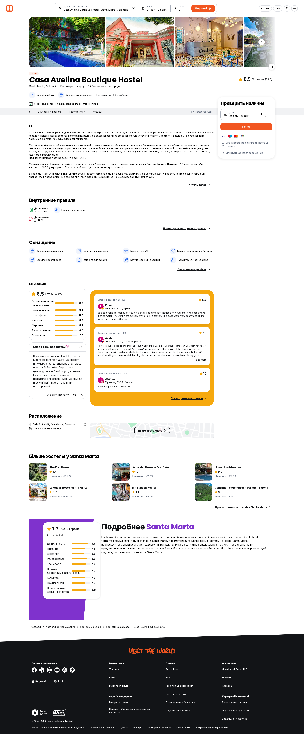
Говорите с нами (118, 702)
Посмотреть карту (72, 86)
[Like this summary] (74, 395)
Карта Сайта (183, 727)
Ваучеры (138, 727)
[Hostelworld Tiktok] (72, 670)
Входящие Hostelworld (234, 718)
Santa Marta (36, 86)
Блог (168, 677)
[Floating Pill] (261, 42)
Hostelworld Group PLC (234, 669)
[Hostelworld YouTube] (57, 670)
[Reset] (133, 8)
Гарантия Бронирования (179, 685)
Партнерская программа (236, 710)
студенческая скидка (178, 710)
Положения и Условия (102, 727)
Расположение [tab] (77, 111)
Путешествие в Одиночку (180, 702)
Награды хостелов (176, 694)
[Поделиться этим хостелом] (272, 67)
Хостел (33, 73)
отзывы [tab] (97, 111)
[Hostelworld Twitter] (41, 670)
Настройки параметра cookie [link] (211, 727)
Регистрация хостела (234, 702)
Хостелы (114, 669)
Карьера (227, 685)
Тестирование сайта (159, 727)
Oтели (112, 677)
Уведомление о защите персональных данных (58, 727)
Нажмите (227, 677)
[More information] (80, 347)
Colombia (51, 86)
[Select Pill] (287, 8)
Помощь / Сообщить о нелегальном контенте (129, 710)
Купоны (124, 727)
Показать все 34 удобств (111, 95)
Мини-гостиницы (118, 685)
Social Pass (172, 669)
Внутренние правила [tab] (49, 111)
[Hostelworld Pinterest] (64, 670)
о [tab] (30, 111)
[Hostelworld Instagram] (49, 670)
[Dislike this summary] (82, 395)
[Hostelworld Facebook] (34, 670)
